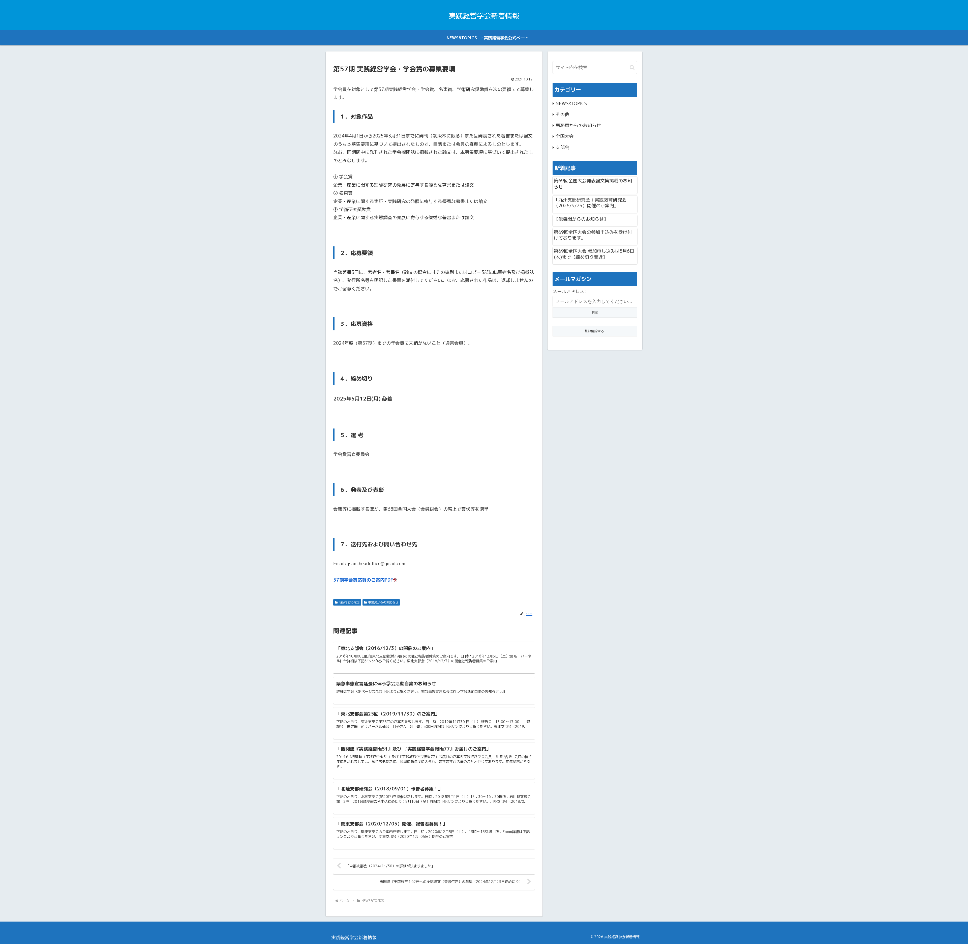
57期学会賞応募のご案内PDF (363, 580)
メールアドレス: (569, 291)
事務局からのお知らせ (383, 602)
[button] (632, 67)
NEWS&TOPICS (349, 602)
